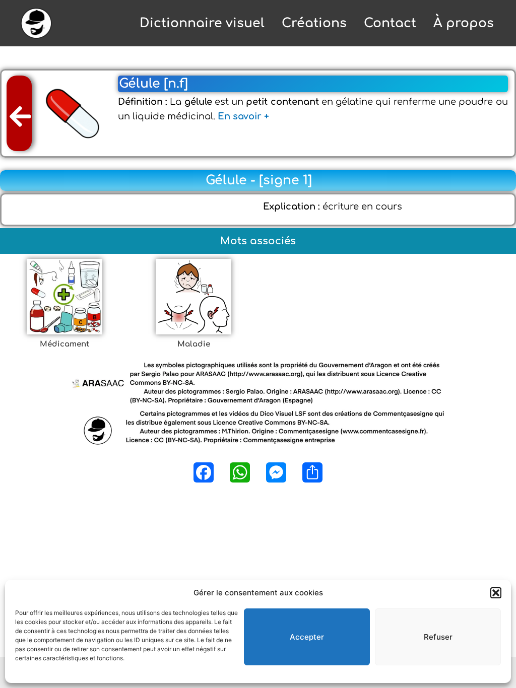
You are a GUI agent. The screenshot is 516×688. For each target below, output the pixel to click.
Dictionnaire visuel (202, 23)
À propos (463, 23)
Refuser (438, 637)
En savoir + (243, 116)
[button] (496, 593)
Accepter (307, 637)
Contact (390, 23)
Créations (314, 23)
